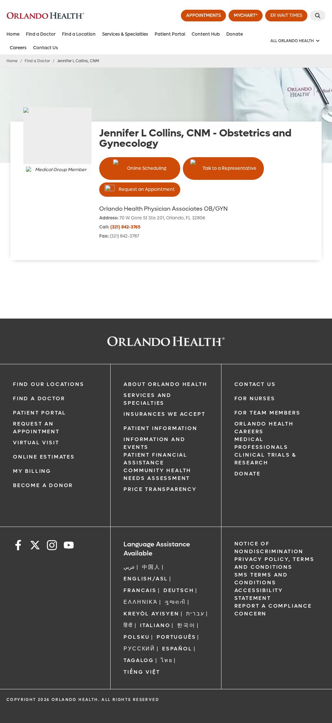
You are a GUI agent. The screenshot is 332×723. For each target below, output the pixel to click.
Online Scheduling (146, 168)
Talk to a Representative (229, 168)
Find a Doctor (40, 34)
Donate (234, 34)
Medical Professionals (261, 443)
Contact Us (45, 48)
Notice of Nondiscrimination (269, 547)
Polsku (137, 637)
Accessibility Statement (258, 594)
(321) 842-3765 (125, 227)
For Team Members (267, 412)
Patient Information (160, 428)
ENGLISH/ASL (146, 578)
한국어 (186, 625)
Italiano (155, 625)
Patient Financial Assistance (155, 458)
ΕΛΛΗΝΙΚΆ (141, 602)
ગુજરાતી (175, 602)
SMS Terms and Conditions (261, 578)
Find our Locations (48, 384)
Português (176, 637)
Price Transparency (160, 489)
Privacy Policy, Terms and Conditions (274, 563)
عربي (129, 567)
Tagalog (139, 660)
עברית (195, 613)
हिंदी (128, 625)
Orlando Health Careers (264, 427)
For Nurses (254, 398)
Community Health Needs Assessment (157, 474)
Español (177, 648)
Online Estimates (44, 456)
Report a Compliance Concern (273, 609)
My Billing (32, 471)
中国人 (151, 567)
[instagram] (52, 546)
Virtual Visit (36, 442)
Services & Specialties (125, 34)
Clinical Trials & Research (265, 458)
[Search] (318, 15)
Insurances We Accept (164, 414)
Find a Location (79, 34)
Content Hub (206, 34)
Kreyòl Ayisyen (151, 613)
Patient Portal (170, 34)
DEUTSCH (178, 590)
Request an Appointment (147, 189)
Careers (18, 48)
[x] (35, 546)
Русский (139, 648)
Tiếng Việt (142, 672)
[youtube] (69, 546)
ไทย (166, 660)
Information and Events (154, 443)
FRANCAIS (140, 590)
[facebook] (18, 546)
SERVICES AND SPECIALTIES (148, 399)
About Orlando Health (165, 384)
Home (12, 34)
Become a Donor (43, 485)
